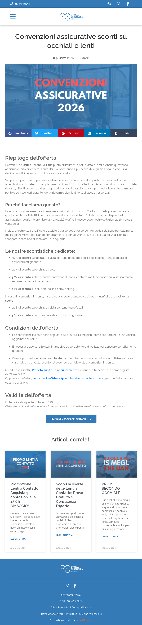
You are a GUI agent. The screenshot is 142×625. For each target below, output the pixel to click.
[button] (18, 133)
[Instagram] (118, 4)
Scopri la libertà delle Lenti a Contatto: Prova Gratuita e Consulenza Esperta (69, 495)
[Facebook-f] (128, 4)
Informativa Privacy (71, 594)
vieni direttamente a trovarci (86, 378)
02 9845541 (21, 4)
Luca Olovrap (84, 620)
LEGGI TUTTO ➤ (18, 538)
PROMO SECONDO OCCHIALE (111, 488)
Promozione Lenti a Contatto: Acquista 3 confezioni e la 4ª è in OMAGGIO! (24, 495)
